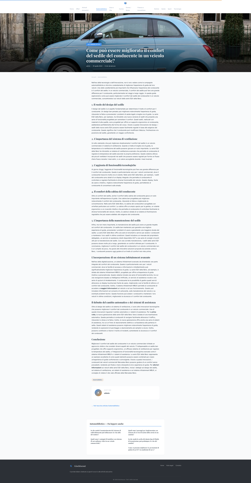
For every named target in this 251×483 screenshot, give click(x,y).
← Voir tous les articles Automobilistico (105, 406)
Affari (78, 9)
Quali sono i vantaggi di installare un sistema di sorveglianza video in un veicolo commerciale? (106, 441)
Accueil (94, 77)
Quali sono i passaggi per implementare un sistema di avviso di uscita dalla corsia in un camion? (143, 432)
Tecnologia (177, 9)
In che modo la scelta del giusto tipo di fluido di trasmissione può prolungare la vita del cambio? (143, 441)
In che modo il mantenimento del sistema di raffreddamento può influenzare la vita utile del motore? (106, 432)
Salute (163, 9)
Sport (169, 9)
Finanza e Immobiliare (141, 9)
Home (72, 9)
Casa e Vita (111, 9)
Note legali (169, 465)
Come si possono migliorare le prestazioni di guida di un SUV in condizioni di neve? (143, 449)
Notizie (156, 9)
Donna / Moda (128, 9)
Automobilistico (101, 9)
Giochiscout (80, 466)
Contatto (178, 465)
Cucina (121, 9)
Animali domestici (85, 9)
